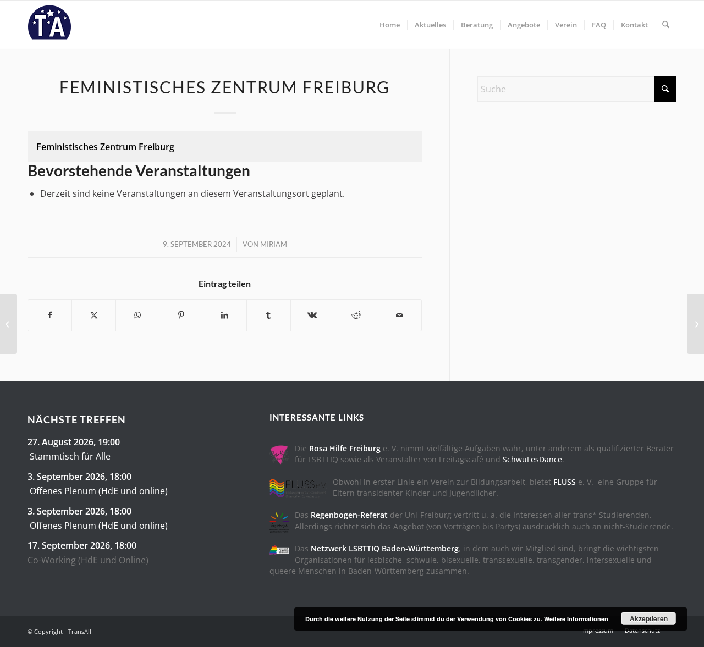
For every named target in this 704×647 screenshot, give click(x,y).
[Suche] (665, 25)
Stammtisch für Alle (70, 456)
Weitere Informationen (576, 619)
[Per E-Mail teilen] (400, 315)
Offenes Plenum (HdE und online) (99, 491)
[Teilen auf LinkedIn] (225, 315)
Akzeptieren (649, 618)
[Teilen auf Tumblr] (268, 315)
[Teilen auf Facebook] (50, 315)
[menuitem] (389, 25)
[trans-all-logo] (50, 25)
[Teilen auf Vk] (312, 315)
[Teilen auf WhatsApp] (137, 315)
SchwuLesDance (532, 459)
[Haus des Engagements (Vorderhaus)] (8, 324)
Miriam (273, 244)
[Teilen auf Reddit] (355, 315)
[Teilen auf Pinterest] (181, 315)
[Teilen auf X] (93, 315)
